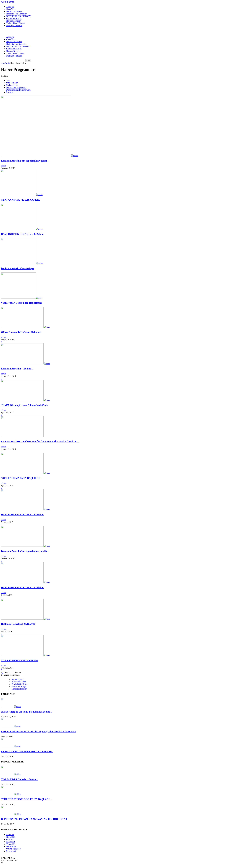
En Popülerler (12, 85)
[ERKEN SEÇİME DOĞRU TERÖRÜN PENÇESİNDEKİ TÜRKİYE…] (22, 436)
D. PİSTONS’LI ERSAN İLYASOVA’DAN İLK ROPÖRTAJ (34, 819)
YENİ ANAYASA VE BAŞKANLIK (20, 199)
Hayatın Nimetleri (13, 21)
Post (10, 834)
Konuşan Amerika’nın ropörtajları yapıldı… (25, 160)
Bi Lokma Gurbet (19, 682)
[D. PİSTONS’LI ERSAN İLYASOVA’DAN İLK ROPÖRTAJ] (11, 814)
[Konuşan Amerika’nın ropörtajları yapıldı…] (39, 155)
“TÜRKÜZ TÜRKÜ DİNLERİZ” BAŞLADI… (26, 799)
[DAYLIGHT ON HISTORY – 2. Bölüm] (25, 509)
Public (10, 842)
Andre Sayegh (17, 679)
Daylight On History (20, 684)
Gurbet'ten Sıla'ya (19, 686)
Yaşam (10, 844)
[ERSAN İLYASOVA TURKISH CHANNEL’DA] (11, 746)
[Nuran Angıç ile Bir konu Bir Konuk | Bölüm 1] (11, 706)
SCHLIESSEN (7, 2)
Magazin (11, 851)
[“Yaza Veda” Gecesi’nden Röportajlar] (22, 298)
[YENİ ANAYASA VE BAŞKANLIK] (22, 194)
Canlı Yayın (11, 9)
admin (3, 166)
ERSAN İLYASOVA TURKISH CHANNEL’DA (27, 751)
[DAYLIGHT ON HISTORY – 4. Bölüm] (22, 229)
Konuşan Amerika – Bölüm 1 (17, 368)
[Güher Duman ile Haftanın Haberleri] (25, 327)
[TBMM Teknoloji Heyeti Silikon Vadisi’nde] (25, 400)
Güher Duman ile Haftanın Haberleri (21, 332)
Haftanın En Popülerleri (16, 87)
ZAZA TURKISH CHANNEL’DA (19, 660)
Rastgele (9, 92)
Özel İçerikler (12, 83)
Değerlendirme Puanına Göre (18, 90)
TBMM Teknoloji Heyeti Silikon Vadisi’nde (24, 405)
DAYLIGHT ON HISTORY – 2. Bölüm (22, 514)
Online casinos (13, 849)
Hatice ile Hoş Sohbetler (16, 14)
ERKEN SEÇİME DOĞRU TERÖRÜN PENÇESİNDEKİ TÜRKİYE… (40, 441)
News (10, 837)
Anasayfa (10, 7)
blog (9, 839)
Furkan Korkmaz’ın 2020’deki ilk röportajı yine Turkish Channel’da (38, 731)
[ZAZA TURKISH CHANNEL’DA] (25, 655)
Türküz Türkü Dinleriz (15, 23)
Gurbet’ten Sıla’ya (14, 18)
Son (8, 80)
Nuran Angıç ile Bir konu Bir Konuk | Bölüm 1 (26, 711)
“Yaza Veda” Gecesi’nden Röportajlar (21, 302)
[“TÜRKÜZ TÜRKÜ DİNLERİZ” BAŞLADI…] (11, 794)
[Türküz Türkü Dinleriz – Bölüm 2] (11, 774)
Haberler (11, 846)
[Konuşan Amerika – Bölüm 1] (25, 364)
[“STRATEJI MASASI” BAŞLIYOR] (25, 473)
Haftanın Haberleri (14, 11)
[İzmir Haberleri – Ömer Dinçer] (22, 263)
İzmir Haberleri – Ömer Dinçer (17, 268)
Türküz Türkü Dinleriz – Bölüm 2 (19, 779)
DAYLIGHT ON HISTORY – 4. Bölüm (22, 234)
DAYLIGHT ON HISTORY (18, 16)
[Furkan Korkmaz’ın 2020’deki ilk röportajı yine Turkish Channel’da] (11, 726)
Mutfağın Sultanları (14, 25)
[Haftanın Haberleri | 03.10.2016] (25, 619)
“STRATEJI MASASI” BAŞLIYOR (20, 478)
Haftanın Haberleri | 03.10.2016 (18, 623)
